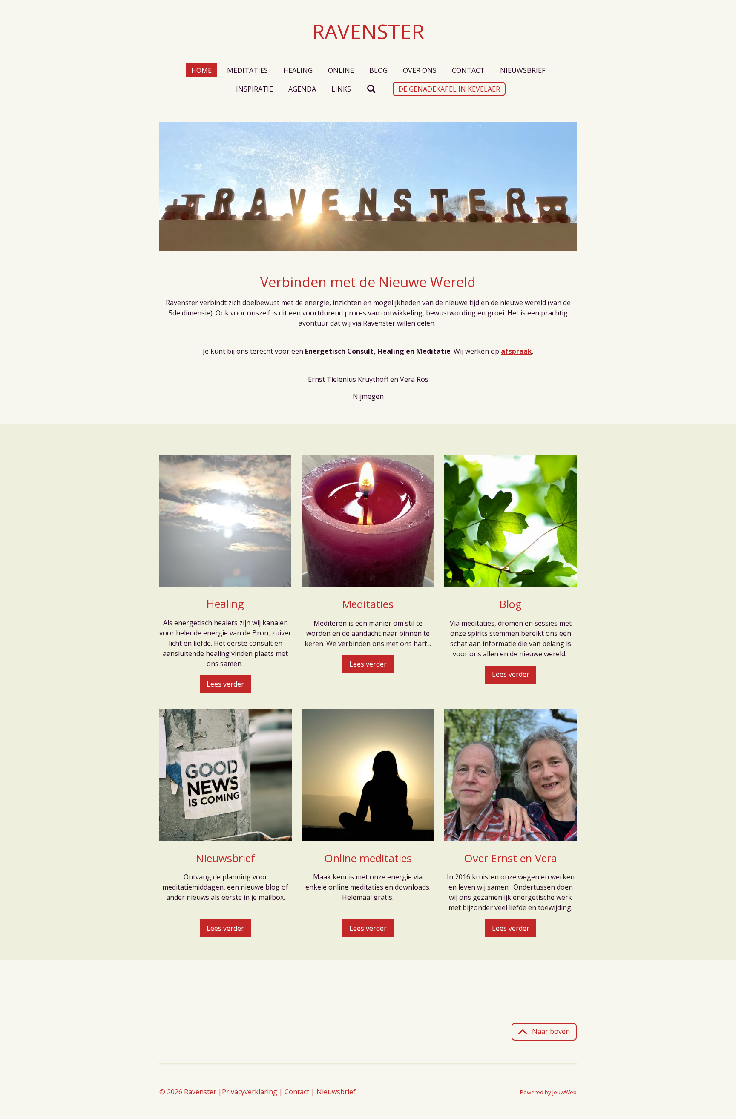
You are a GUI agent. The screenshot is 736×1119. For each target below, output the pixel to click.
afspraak (516, 351)
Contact (297, 1091)
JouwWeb (564, 1092)
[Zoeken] (371, 88)
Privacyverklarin (247, 1091)
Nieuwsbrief (336, 1091)
